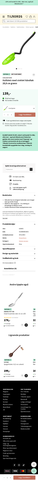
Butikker (23, 394)
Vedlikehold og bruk (10, 258)
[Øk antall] (11, 115)
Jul (4, 410)
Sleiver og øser (30, 27)
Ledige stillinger (26, 402)
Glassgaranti (25, 424)
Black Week (6, 407)
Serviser (5, 402)
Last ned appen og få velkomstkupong (19, 188)
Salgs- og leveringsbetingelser (9, 444)
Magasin (5, 391)
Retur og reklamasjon (10, 448)
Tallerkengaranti (26, 426)
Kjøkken (13, 27)
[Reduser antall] (4, 115)
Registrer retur (7, 450)
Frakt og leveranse (9, 453)
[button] (33, 74)
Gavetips (5, 397)
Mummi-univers (8, 404)
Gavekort (6, 421)
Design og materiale (10, 253)
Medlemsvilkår (25, 429)
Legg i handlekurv (25, 115)
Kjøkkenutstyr (20, 27)
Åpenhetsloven (25, 411)
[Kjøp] (26, 325)
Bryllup (5, 399)
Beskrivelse (7, 195)
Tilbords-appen (26, 397)
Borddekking (7, 418)
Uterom (5, 429)
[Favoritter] (22, 325)
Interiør (5, 426)
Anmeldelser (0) (10, 268)
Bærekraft (24, 399)
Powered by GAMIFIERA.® (9, 274)
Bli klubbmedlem (26, 418)
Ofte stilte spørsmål (9, 441)
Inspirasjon (6, 394)
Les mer (5, 218)
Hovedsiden (6, 27)
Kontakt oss (7, 438)
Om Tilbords (25, 391)
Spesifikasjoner (9, 249)
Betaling (5, 456)
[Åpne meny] (4, 17)
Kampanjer (6, 431)
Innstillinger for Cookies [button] (26, 408)
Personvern (24, 404)
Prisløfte (15, 184)
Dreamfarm (7, 78)
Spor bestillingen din (9, 458)
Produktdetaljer (9, 224)
